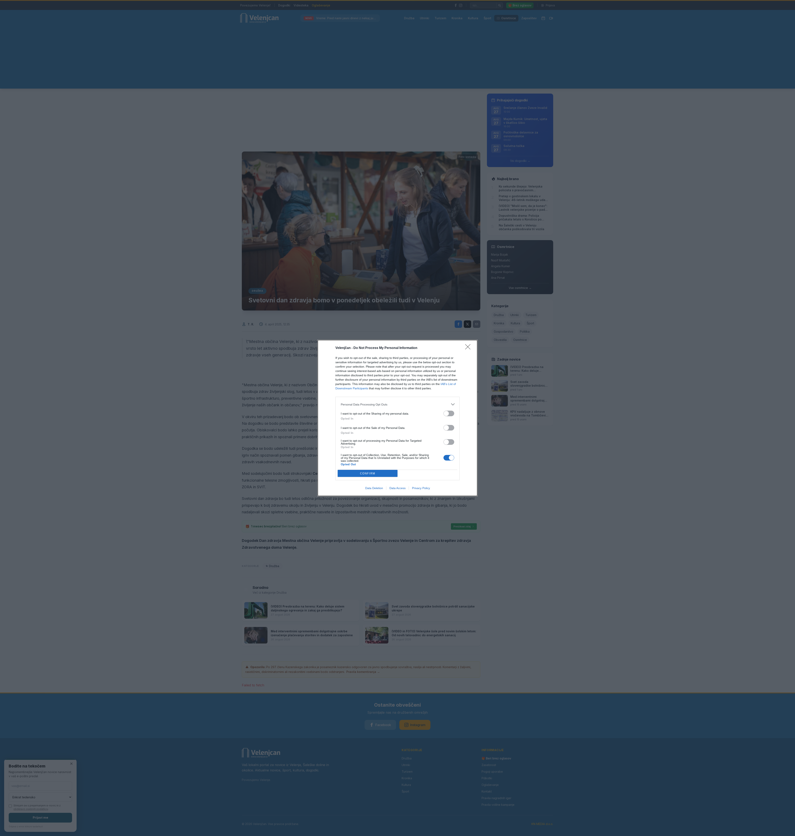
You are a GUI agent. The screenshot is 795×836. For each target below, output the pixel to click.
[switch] (448, 413)
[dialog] (397, 418)
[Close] (469, 348)
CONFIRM (367, 473)
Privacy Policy (421, 488)
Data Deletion (374, 488)
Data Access (397, 488)
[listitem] (397, 404)
